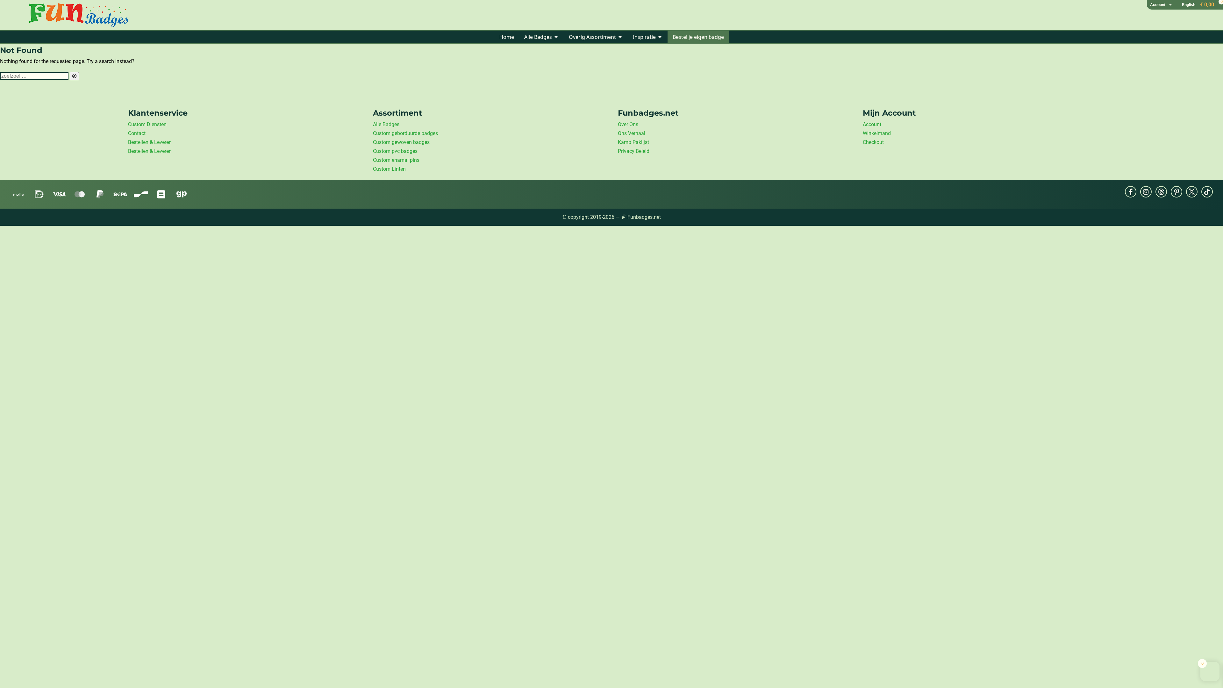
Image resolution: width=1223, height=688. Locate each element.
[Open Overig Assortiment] (620, 37)
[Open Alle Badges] (556, 37)
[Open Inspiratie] (659, 37)
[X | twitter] (1192, 191)
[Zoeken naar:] (35, 76)
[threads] (1161, 191)
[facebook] (1130, 191)
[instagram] (1146, 191)
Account (1157, 5)
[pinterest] (1176, 191)
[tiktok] (1207, 191)
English (1188, 5)
